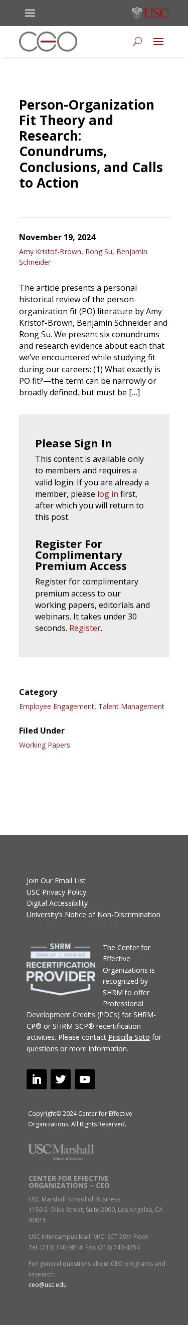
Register (85, 627)
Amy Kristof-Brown (50, 251)
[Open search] (137, 42)
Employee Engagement (56, 706)
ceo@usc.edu (48, 1284)
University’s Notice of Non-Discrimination (93, 914)
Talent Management (131, 706)
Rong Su (98, 251)
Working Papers (44, 745)
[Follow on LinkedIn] (37, 1079)
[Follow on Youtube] (85, 1079)
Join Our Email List (56, 880)
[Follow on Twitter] (61, 1079)
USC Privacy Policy (56, 892)
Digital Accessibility (57, 903)
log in (107, 493)
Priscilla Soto (129, 1037)
